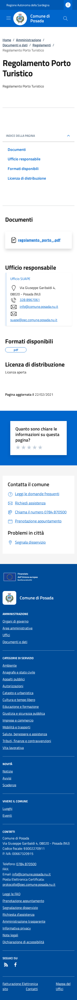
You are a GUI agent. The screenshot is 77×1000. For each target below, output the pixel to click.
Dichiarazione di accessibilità (23, 941)
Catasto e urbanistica (18, 692)
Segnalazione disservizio (20, 907)
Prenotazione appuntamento (23, 900)
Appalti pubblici (14, 679)
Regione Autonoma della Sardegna (27, 5)
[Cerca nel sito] (65, 18)
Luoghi (7, 808)
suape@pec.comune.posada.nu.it (33, 319)
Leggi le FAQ (12, 893)
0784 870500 (26, 863)
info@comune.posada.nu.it (39, 306)
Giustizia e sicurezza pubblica (24, 713)
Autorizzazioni (13, 686)
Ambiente (10, 665)
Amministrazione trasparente (24, 921)
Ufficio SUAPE (20, 278)
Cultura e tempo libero (19, 699)
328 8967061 (30, 299)
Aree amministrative (18, 628)
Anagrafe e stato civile (19, 672)
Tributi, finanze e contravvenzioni (27, 740)
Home (7, 39)
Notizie (8, 771)
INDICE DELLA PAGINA (20, 135)
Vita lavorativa (13, 747)
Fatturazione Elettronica (20, 983)
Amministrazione (28, 39)
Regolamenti (42, 45)
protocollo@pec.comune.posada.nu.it (29, 884)
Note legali (10, 935)
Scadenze (9, 785)
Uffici (6, 635)
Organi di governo (15, 621)
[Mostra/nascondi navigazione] (8, 18)
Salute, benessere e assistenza (25, 734)
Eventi (7, 815)
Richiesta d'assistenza (18, 914)
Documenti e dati (15, 45)
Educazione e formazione (21, 706)
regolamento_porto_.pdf (39, 240)
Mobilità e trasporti (16, 727)
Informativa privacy (17, 928)
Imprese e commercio (18, 720)
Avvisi (7, 778)
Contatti (32, 988)
